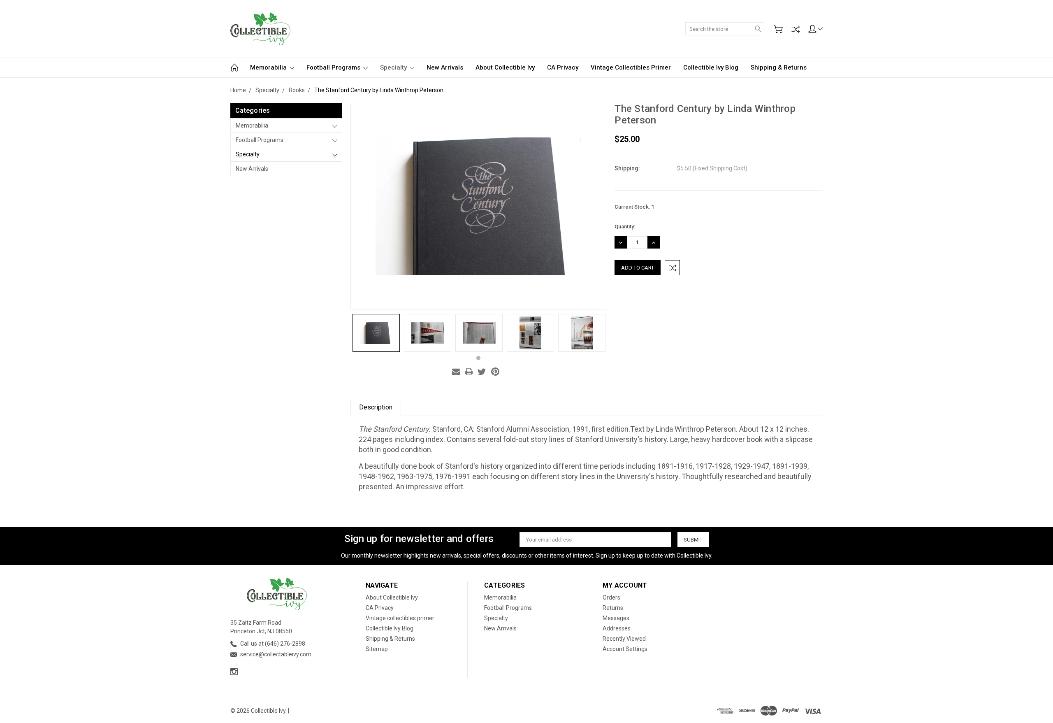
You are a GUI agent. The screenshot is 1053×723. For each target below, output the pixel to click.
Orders (611, 597)
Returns (613, 607)
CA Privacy (562, 67)
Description (375, 407)
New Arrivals (445, 67)
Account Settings (625, 649)
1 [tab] (478, 358)
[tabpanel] (376, 333)
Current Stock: (634, 207)
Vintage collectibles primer (631, 67)
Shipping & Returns (779, 67)
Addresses (617, 628)
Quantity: (625, 226)
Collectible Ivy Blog (710, 67)
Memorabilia (269, 67)
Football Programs (334, 67)
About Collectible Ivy (505, 67)
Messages (616, 618)
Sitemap (377, 649)
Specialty (394, 67)
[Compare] (795, 29)
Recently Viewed (624, 638)
